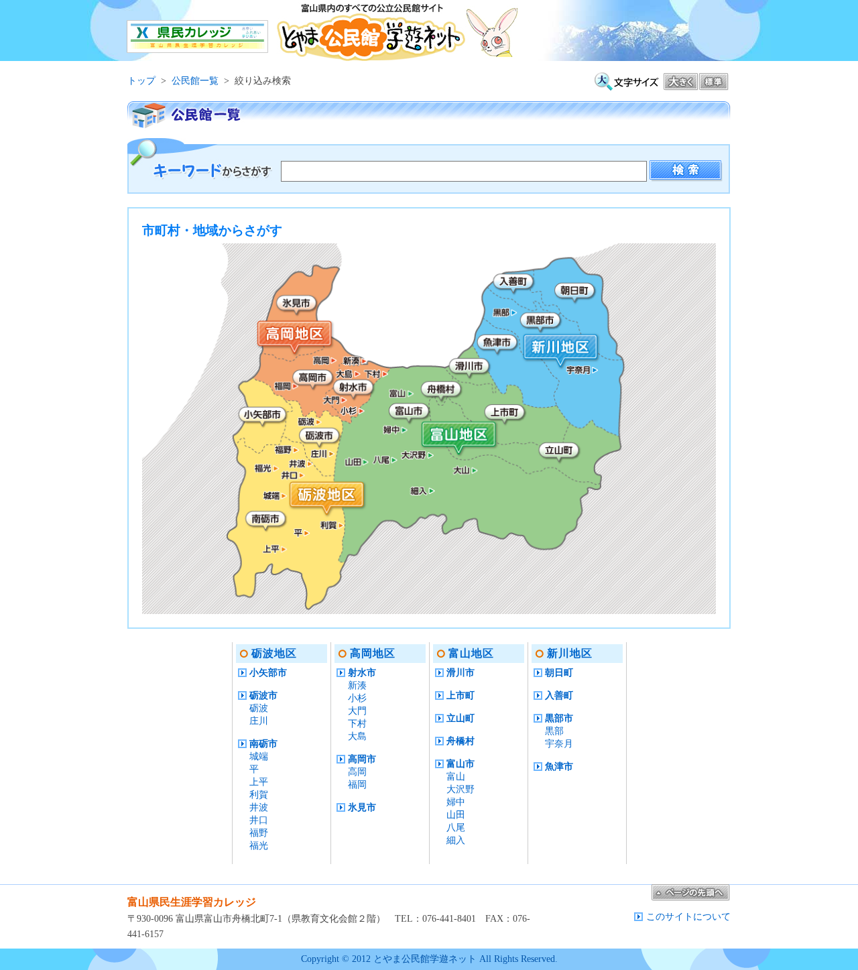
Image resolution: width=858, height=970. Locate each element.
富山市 (460, 764)
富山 (455, 777)
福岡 (357, 785)
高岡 (357, 772)
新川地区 (570, 653)
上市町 (460, 695)
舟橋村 (460, 741)
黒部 (554, 731)
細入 (455, 840)
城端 (258, 756)
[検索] (686, 171)
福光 (258, 846)
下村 (357, 724)
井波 (258, 807)
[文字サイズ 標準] (714, 85)
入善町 (559, 695)
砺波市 (263, 695)
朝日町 (559, 673)
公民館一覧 (195, 81)
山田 (455, 815)
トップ (141, 81)
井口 (258, 820)
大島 (357, 736)
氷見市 (362, 807)
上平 (258, 782)
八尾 (455, 828)
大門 (357, 711)
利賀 (258, 795)
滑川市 (460, 673)
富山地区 (471, 653)
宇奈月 (559, 744)
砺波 (258, 708)
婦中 (455, 802)
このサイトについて (688, 917)
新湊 (357, 685)
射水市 (362, 673)
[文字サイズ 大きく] (681, 85)
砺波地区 (274, 653)
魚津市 (559, 767)
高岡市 (362, 759)
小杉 (357, 698)
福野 (258, 833)
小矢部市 (268, 673)
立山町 (460, 718)
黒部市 (559, 718)
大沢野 (460, 789)
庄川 (258, 721)
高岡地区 (372, 653)
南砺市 (263, 744)
